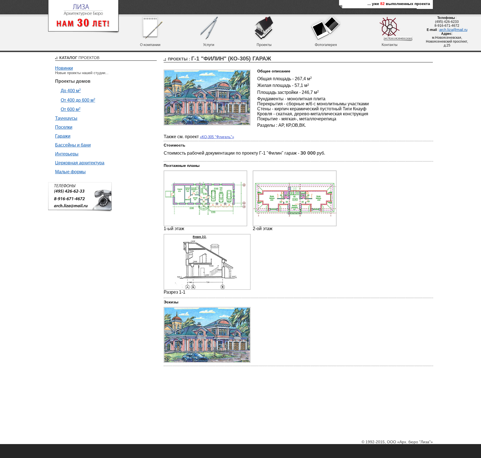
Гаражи (62, 136)
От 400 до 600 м (78, 100)
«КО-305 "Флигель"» (217, 137)
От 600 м (70, 109)
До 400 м (71, 90)
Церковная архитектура (79, 162)
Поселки (63, 127)
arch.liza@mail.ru (453, 30)
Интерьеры (66, 154)
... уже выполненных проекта (398, 3)
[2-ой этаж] (295, 225)
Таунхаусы (66, 118)
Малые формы (70, 171)
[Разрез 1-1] (207, 288)
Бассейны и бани (73, 145)
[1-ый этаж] (205, 225)
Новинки (64, 68)
